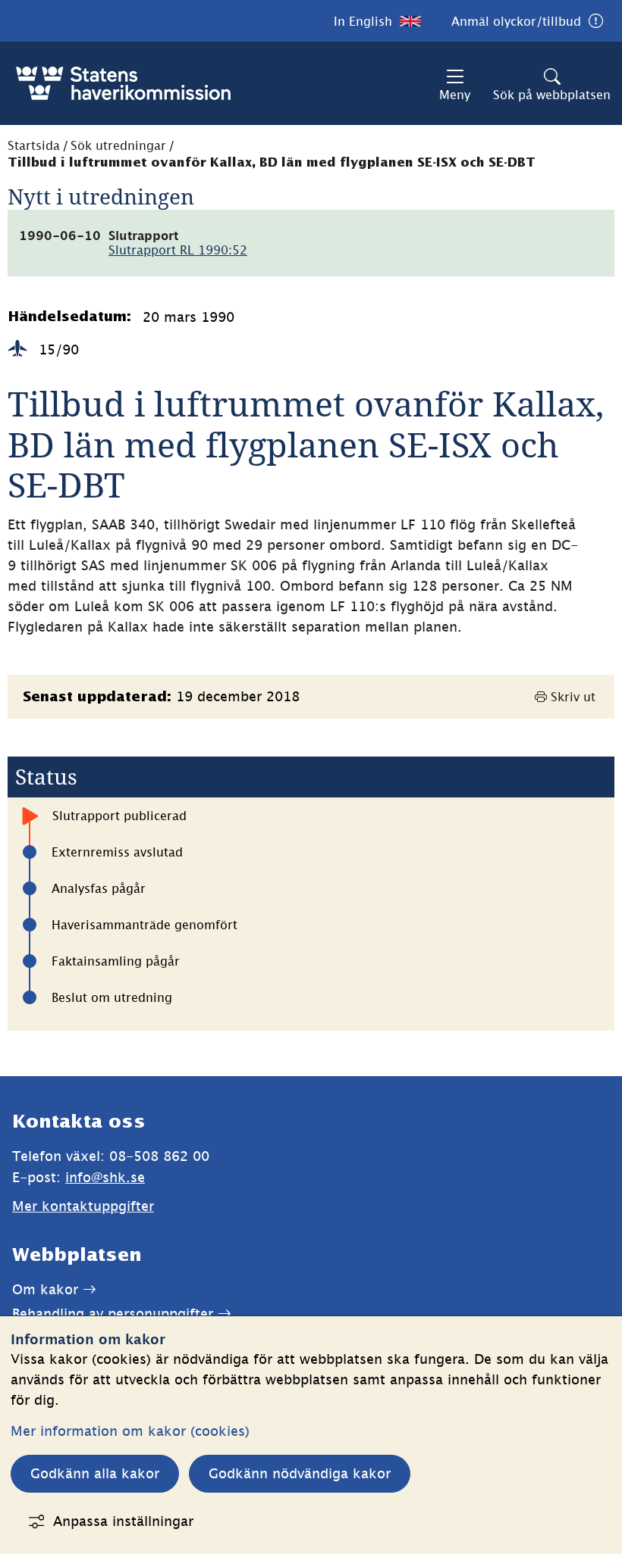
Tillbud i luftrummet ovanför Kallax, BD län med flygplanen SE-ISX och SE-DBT (272, 163)
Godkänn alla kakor (94, 1473)
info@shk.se (105, 1177)
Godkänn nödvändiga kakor (300, 1473)
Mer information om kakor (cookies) (130, 1431)
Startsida (34, 145)
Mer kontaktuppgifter (83, 1206)
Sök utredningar (118, 145)
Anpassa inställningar (123, 1521)
